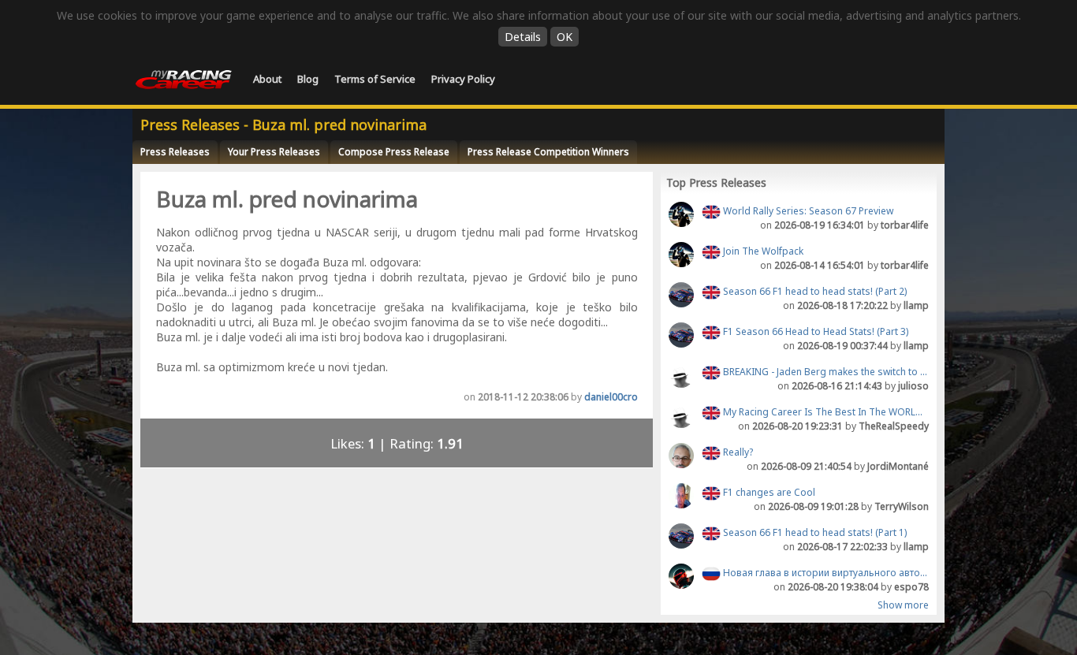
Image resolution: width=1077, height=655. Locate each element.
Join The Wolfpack (762, 251)
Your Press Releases (274, 151)
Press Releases (175, 151)
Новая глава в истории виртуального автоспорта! (825, 572)
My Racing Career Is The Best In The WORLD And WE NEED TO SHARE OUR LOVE (825, 412)
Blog (308, 79)
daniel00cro (611, 397)
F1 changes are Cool (768, 492)
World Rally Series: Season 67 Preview (807, 211)
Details (523, 36)
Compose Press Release (393, 151)
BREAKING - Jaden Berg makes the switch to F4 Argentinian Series (825, 371)
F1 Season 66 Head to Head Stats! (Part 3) (814, 331)
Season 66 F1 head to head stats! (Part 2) (814, 291)
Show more (903, 605)
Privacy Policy (463, 79)
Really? (737, 452)
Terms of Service (375, 79)
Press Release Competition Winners (548, 151)
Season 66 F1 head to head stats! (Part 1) (814, 532)
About (267, 79)
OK (564, 36)
